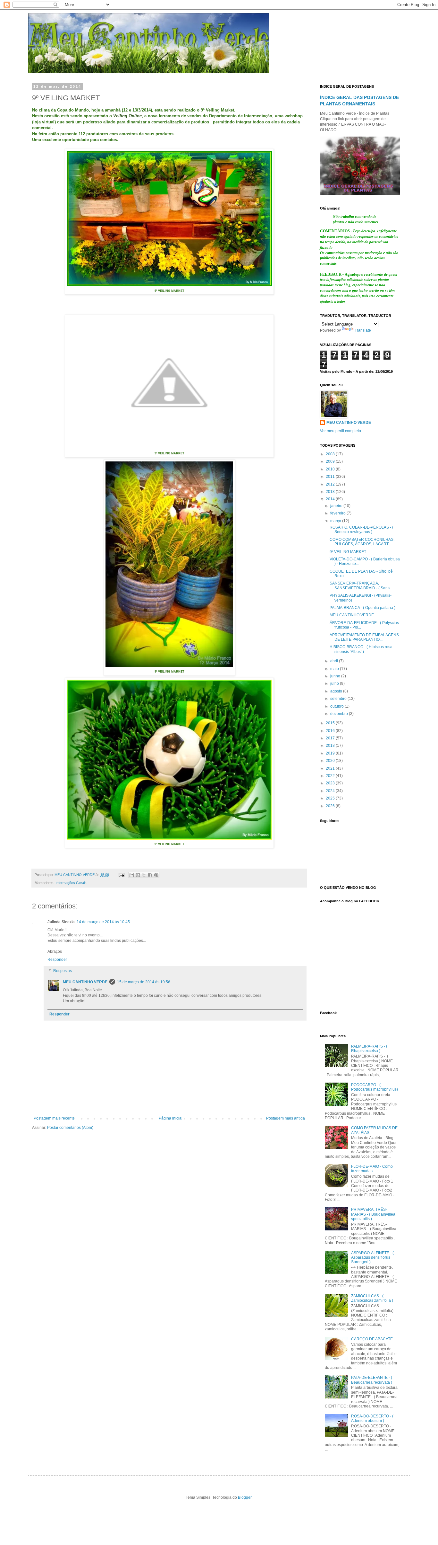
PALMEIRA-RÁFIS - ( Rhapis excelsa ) (369, 1048)
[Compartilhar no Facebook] (150, 875)
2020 (331, 760)
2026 (331, 806)
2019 (331, 753)
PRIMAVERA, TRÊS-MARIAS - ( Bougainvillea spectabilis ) (373, 1214)
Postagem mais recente (54, 1118)
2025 (331, 798)
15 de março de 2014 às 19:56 (143, 982)
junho (335, 676)
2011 (331, 476)
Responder (57, 959)
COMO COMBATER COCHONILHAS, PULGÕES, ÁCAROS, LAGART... (362, 541)
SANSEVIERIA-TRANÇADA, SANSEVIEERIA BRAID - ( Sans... (361, 585)
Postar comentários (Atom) (70, 1127)
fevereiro (338, 513)
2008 (331, 454)
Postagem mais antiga (285, 1118)
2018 (331, 745)
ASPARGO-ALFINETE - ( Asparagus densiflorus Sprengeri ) (372, 1257)
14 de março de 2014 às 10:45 (103, 922)
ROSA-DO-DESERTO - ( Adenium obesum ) (372, 1418)
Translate (363, 330)
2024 (331, 791)
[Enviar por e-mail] (132, 875)
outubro (337, 706)
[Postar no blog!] (138, 875)
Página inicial (170, 1118)
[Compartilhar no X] (144, 875)
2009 (331, 461)
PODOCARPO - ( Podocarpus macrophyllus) (374, 1087)
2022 (331, 775)
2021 (331, 768)
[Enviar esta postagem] (121, 875)
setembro (339, 698)
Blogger (244, 1497)
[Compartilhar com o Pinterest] (156, 875)
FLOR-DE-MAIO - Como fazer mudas (372, 1168)
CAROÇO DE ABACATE (372, 1339)
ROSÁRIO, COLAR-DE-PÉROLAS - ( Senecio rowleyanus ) (361, 529)
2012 (331, 484)
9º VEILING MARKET (348, 551)
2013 (331, 491)
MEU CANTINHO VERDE (85, 982)
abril (334, 661)
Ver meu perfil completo (340, 431)
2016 (331, 730)
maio (335, 668)
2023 (331, 783)
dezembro (339, 713)
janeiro (336, 506)
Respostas (62, 971)
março (336, 521)
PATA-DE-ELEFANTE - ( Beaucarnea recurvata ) (371, 1379)
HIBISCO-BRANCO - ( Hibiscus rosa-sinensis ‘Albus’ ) (362, 649)
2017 (331, 738)
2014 (331, 499)
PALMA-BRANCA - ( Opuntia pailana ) (362, 607)
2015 (331, 723)
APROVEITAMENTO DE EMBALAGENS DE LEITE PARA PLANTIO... (364, 637)
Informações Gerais (71, 883)
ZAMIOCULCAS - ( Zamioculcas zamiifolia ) (372, 1298)
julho (335, 683)
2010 (331, 469)
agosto (336, 691)
